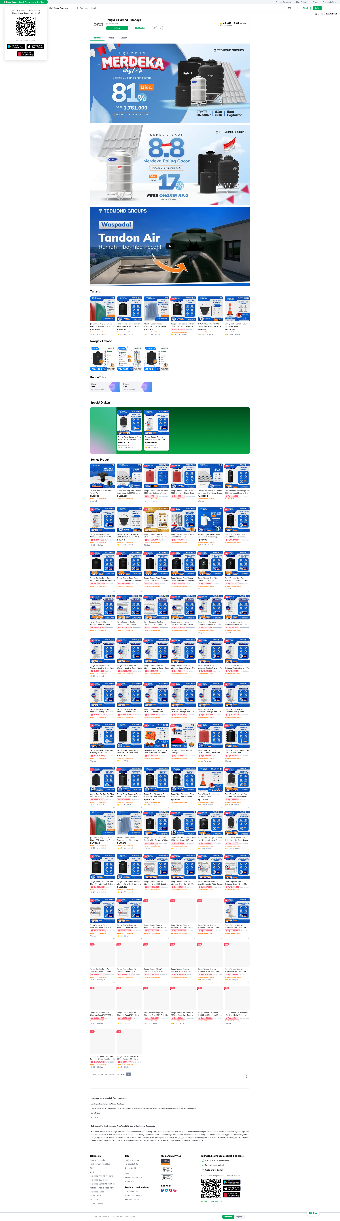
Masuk (305, 8)
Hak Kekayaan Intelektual (100, 1164)
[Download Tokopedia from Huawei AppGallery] (232, 1195)
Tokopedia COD (131, 1164)
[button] (327, 14)
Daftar (317, 8)
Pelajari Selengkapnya (210, 1201)
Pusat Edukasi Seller (133, 1178)
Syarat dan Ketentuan (134, 1195)
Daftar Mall (130, 1182)
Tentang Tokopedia (283, 2)
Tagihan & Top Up (132, 1160)
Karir (92, 1168)
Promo (315, 2)
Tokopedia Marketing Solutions (102, 1184)
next (247, 83)
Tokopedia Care (329, 2)
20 (117, 1074)
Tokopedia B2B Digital (99, 1180)
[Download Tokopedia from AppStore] (232, 1188)
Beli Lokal (94, 1200)
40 (122, 1074)
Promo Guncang (96, 1204)
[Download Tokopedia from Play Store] (232, 1182)
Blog (92, 1172)
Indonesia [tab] (228, 1217)
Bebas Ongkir (130, 1168)
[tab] (97, 38)
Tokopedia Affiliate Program (101, 1176)
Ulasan (124, 38)
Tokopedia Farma (97, 1192)
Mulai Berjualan (302, 2)
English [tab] (239, 1217)
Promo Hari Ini (95, 1196)
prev (92, 83)
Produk (111, 38)
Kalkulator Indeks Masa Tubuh (102, 1188)
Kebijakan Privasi (132, 1199)
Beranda (97, 38)
